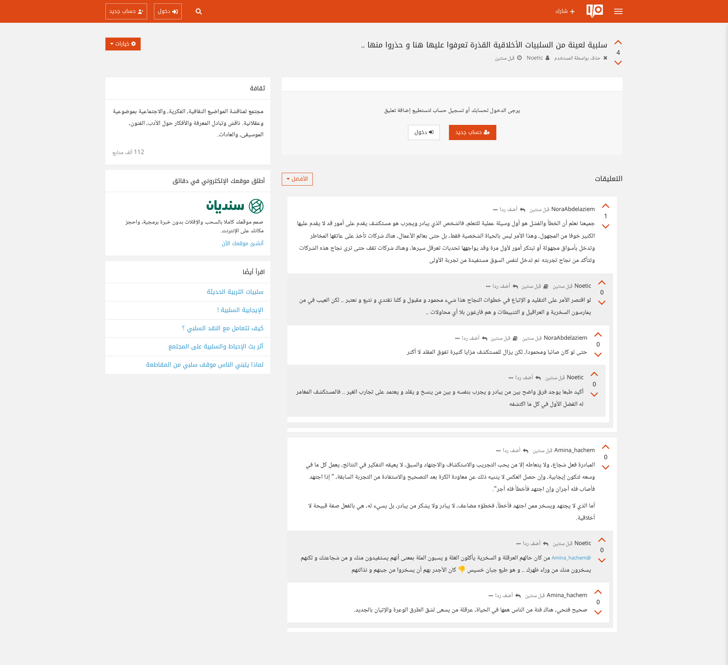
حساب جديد (469, 132)
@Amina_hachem (571, 558)
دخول (421, 132)
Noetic (535, 58)
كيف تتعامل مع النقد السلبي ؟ (223, 328)
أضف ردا (509, 210)
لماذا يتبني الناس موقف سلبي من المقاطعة (205, 365)
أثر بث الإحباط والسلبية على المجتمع (216, 346)
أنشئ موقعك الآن (243, 243)
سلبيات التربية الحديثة (235, 292)
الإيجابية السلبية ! (240, 310)
